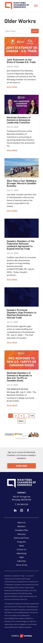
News (21, 545)
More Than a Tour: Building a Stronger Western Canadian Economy (21, 183)
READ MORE (12, 87)
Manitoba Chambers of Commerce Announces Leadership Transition (19, 120)
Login (21, 557)
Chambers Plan (21, 530)
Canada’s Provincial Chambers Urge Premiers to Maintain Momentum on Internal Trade (21, 314)
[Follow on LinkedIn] (15, 510)
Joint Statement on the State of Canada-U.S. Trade (21, 61)
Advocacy (21, 534)
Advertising (21, 553)
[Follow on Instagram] (21, 510)
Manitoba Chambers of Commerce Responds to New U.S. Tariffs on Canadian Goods (19, 377)
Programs (21, 542)
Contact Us (21, 549)
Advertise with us (21, 438)
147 (32, 416)
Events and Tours (21, 538)
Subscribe (21, 465)
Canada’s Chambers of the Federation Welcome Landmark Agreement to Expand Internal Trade (20, 245)
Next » (21, 421)
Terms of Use (21, 565)
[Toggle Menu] (36, 6)
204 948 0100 (22, 504)
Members (21, 526)
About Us (22, 522)
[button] (21, 434)
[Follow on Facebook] (28, 510)
